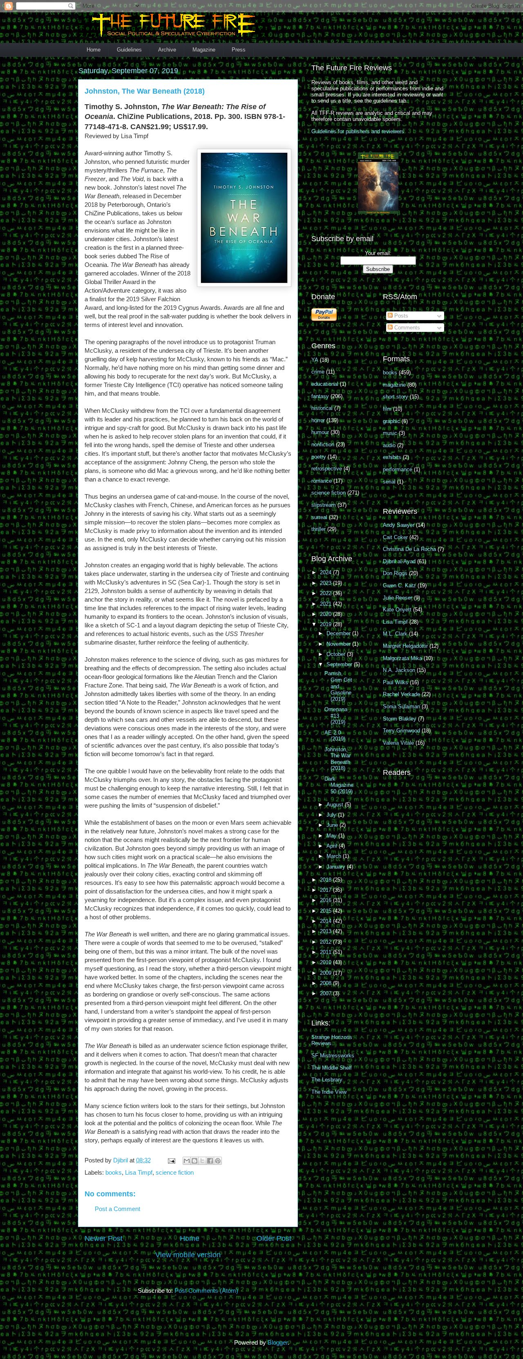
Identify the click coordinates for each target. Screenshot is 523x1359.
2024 (326, 572)
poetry (318, 457)
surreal (319, 517)
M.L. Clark (395, 634)
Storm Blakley (399, 719)
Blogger (278, 1342)
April (332, 846)
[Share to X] (202, 1161)
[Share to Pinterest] (218, 1161)
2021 (326, 604)
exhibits (392, 457)
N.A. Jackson (399, 670)
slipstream (323, 505)
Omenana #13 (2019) (335, 715)
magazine (394, 385)
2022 (326, 593)
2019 (326, 624)
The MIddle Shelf (331, 1068)
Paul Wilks (395, 682)
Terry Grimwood (401, 731)
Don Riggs (395, 573)
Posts (400, 316)
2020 (326, 614)
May (332, 836)
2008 (326, 983)
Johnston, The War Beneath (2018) (337, 759)
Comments (406, 328)
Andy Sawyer (398, 525)
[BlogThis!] (194, 1161)
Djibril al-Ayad (399, 561)
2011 (326, 952)
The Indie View (328, 1092)
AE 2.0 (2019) (334, 736)
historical (322, 408)
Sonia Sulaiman (401, 706)
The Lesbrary (326, 1080)
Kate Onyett (397, 610)
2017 (326, 890)
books (113, 1172)
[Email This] (187, 1161)
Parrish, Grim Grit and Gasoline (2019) (338, 686)
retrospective (326, 469)
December (339, 633)
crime (317, 372)
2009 (326, 973)
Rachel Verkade (401, 694)
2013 (326, 931)
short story (395, 397)
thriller (318, 529)
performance (397, 469)
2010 (326, 962)
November (339, 644)
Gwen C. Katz (399, 585)
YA (314, 360)
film (387, 409)
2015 (326, 911)
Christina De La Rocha (409, 549)
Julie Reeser (397, 598)
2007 (326, 993)
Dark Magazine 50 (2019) (338, 785)
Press (239, 50)
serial (389, 482)
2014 (326, 921)
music (390, 433)
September (340, 664)
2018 (326, 880)
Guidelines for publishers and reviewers (357, 131)
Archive (167, 50)
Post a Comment (117, 1208)
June (333, 825)
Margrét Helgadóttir (405, 646)
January (336, 867)
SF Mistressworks (332, 1055)
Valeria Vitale (398, 743)
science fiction (175, 1172)
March (334, 856)
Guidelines (129, 50)
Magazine (203, 50)
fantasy (320, 396)
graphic (391, 421)
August (335, 805)
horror (318, 420)
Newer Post (104, 1238)
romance (321, 481)
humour (320, 432)
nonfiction (322, 444)
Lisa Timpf (138, 1172)
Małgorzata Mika (402, 658)
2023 (326, 583)
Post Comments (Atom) (206, 1290)
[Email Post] (171, 1160)
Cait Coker (395, 537)
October (336, 654)
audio (389, 445)
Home (94, 50)
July (332, 815)
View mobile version (188, 1255)
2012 (326, 942)
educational (324, 384)
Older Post (274, 1238)
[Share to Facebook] (210, 1161)
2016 (326, 900)
